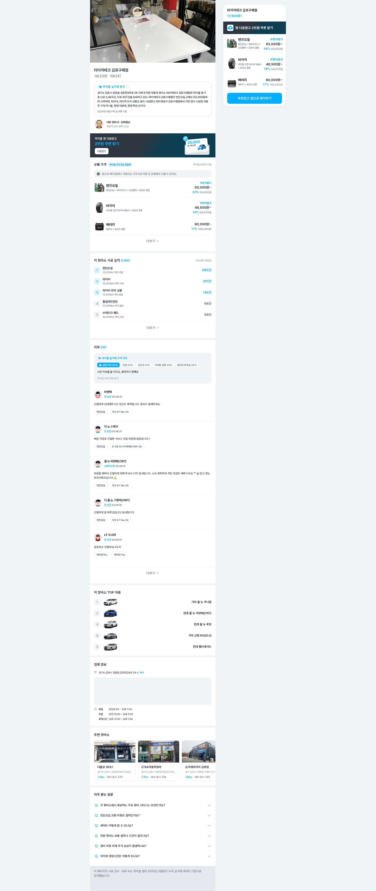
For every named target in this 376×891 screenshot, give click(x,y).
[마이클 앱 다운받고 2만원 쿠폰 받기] (152, 145)
